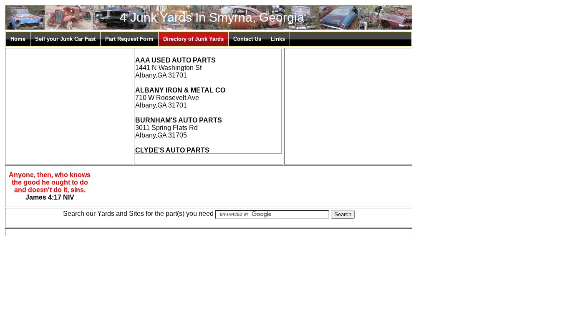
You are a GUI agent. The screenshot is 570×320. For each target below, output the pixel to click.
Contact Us (247, 39)
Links (278, 39)
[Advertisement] (68, 101)
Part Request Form (129, 39)
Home (17, 39)
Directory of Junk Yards (193, 39)
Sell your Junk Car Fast (65, 39)
